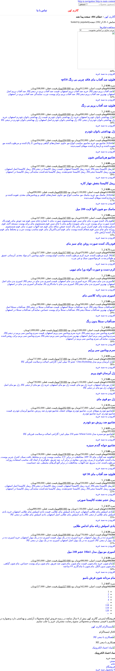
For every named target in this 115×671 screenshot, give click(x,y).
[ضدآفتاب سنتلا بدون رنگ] (57, 310)
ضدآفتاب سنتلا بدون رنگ (100, 321)
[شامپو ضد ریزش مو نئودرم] (57, 413)
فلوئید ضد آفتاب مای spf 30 (99, 474)
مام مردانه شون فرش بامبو (99, 577)
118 (107, 605)
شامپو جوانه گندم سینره (101, 445)
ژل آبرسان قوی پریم (103, 373)
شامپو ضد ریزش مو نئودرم (99, 422)
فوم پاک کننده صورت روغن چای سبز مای (90, 243)
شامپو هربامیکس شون (101, 157)
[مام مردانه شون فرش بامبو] (57, 566)
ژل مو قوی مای (106, 399)
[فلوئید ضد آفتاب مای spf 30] (57, 462)
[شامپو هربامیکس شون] (57, 146)
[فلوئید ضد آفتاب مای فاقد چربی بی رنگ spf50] (96, 68)
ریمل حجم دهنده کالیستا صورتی (96, 500)
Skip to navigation (87, 1)
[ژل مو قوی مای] (57, 387)
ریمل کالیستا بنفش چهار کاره (98, 183)
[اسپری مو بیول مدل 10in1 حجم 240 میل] (57, 540)
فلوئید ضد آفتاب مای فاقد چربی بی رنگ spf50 (88, 79)
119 (107, 608)
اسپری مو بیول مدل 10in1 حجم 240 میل (91, 551)
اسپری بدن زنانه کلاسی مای (98, 295)
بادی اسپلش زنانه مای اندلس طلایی (94, 526)
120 (107, 610)
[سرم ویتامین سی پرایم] (57, 338)
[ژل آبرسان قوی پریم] (68, 361)
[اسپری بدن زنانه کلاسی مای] (57, 284)
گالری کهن (109, 16)
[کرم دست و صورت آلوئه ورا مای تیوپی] (57, 258)
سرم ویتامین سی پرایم (101, 350)
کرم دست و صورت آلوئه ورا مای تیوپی (92, 269)
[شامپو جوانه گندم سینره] (69, 434)
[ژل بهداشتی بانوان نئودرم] (57, 120)
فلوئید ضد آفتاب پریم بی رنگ (98, 105)
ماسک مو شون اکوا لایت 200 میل (95, 209)
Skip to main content (105, 1)
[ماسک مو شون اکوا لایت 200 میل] (57, 198)
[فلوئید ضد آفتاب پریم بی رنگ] (57, 94)
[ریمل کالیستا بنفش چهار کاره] (57, 172)
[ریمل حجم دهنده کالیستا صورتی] (57, 488)
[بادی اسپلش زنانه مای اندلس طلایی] (57, 514)
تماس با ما (42, 10)
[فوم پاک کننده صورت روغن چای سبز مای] (57, 232)
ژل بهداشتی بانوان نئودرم (100, 131)
